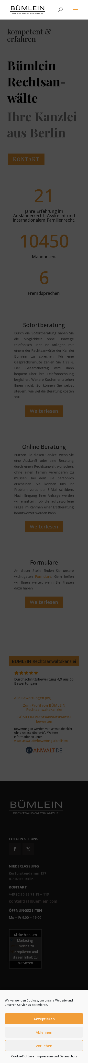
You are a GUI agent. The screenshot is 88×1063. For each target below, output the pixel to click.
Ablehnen (44, 1032)
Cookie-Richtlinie (22, 1056)
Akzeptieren (44, 1018)
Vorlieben (44, 1045)
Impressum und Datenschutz (57, 1056)
